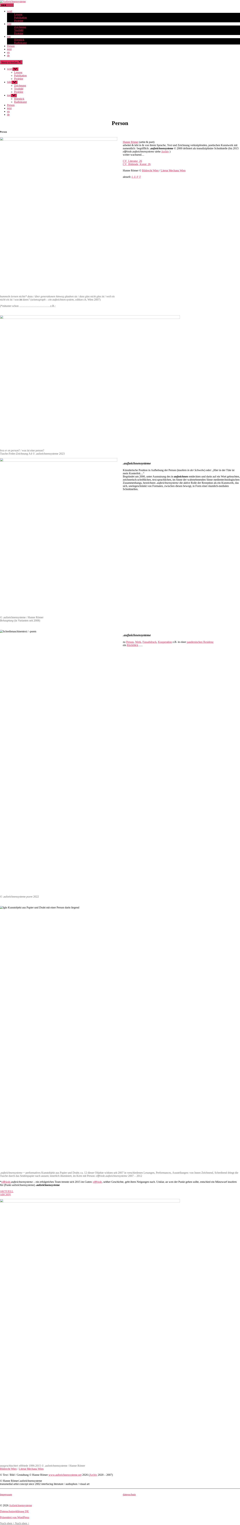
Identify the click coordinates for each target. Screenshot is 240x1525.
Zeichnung (20, 26)
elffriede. (6, 1181)
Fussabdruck (149, 641)
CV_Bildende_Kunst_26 (137, 164)
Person (11, 45)
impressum (6, 1494)
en (8, 52)
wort (9, 11)
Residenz (208, 641)
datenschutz (129, 1494)
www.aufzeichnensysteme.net (65, 1474)
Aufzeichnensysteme (20, 1505)
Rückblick (132, 645)
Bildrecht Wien (150, 170)
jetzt (9, 49)
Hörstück (19, 39)
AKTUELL (6, 1191)
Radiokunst (20, 42)
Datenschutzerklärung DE (14, 1511)
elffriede (97, 1181)
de (8, 55)
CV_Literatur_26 (132, 160)
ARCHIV (5, 1194)
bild (9, 23)
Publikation (20, 17)
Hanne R (130, 142)
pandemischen (195, 641)
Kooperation (165, 641)
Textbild (18, 30)
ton (9, 36)
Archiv (165, 151)
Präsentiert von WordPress (14, 1517)
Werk (138, 641)
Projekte (18, 20)
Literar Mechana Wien (173, 170)
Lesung (18, 14)
